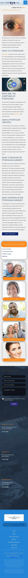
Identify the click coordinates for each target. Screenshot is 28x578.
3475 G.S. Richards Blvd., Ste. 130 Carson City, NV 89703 (9, 428)
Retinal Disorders (14, 299)
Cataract (14, 278)
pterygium (5, 54)
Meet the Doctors (14, 536)
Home (14, 531)
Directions (14, 545)
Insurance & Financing (14, 542)
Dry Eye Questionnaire (7, 251)
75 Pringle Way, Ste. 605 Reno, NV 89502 (7, 483)
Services (14, 539)
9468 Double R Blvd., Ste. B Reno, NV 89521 (8, 455)
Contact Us (14, 547)
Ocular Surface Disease (14, 244)
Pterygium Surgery (6, 254)
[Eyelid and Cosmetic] (14, 351)
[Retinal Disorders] (14, 290)
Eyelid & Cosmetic (14, 360)
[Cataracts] (14, 270)
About (14, 534)
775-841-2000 (5, 431)
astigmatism (17, 114)
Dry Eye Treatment (6, 249)
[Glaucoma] (14, 311)
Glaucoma (14, 319)
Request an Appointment (10, 233)
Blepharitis (4, 256)
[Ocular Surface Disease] (14, 331)
